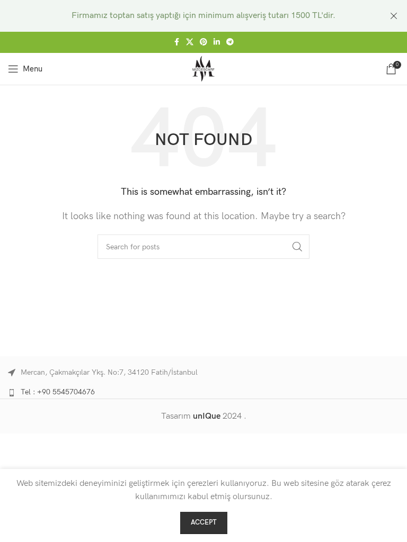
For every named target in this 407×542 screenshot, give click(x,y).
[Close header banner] (394, 16)
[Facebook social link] (176, 42)
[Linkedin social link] (216, 42)
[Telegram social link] (230, 42)
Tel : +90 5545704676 (58, 391)
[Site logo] (203, 69)
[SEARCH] (297, 246)
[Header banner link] (187, 16)
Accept (204, 522)
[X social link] (190, 42)
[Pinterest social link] (203, 42)
